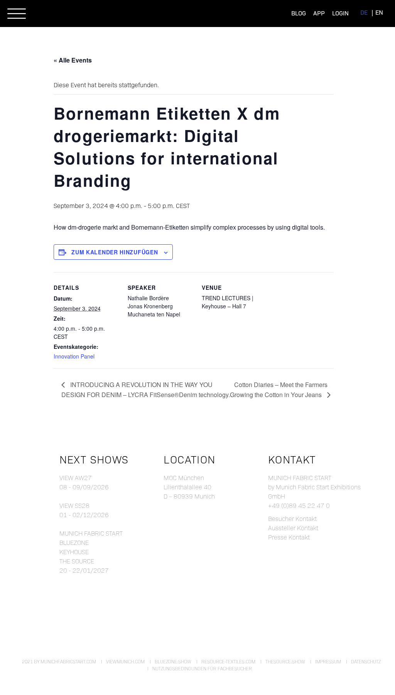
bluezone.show (173, 661)
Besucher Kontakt (292, 518)
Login (340, 13)
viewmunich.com (125, 661)
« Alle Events (73, 60)
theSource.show (285, 661)
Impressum (328, 661)
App (319, 13)
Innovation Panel (74, 356)
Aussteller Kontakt (293, 528)
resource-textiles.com (228, 661)
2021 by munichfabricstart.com (59, 661)
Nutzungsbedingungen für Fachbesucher (202, 668)
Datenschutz (366, 661)
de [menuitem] (364, 12)
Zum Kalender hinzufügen (114, 252)
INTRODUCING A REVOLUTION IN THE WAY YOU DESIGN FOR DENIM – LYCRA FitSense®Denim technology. (145, 389)
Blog (298, 13)
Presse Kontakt (289, 537)
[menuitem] (363, 12)
